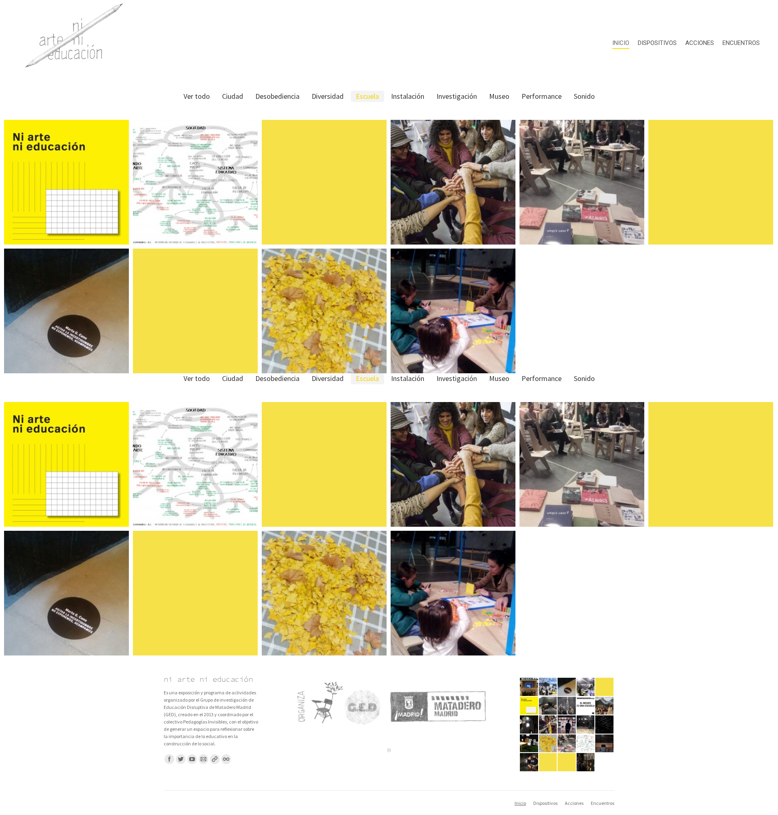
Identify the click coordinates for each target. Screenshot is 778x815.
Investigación (456, 96)
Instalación (407, 96)
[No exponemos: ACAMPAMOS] (567, 687)
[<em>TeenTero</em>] (604, 706)
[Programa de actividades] (567, 762)
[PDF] (567, 743)
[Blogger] (226, 759)
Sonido (584, 96)
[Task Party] (567, 706)
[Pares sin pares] (586, 687)
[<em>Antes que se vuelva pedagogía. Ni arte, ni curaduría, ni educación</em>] (548, 687)
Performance (542, 96)
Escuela (367, 96)
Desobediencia (277, 96)
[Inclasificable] (529, 743)
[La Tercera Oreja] (548, 706)
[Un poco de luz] (529, 724)
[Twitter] (181, 759)
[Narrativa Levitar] (604, 724)
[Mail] (203, 759)
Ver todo (197, 96)
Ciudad (232, 96)
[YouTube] (192, 759)
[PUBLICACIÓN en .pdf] (529, 706)
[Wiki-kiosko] (586, 762)
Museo (499, 96)
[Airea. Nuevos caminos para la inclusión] (548, 724)
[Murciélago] (604, 743)
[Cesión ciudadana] (548, 762)
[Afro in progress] (529, 762)
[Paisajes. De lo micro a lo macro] (548, 743)
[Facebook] (169, 759)
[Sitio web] (215, 759)
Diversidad (328, 96)
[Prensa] (604, 687)
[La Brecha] (586, 743)
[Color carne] (567, 724)
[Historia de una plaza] (529, 687)
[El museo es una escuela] (586, 706)
